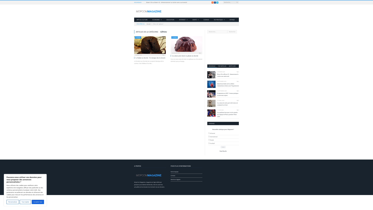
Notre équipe (174, 172)
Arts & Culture (142, 20)
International (213, 137)
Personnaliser (12, 202)
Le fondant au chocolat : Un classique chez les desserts (150, 58)
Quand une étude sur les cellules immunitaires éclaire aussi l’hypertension (228, 85)
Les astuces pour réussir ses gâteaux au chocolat (185, 56)
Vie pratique (218, 20)
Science (206, 20)
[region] (25, 190)
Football (212, 143)
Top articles (222, 66)
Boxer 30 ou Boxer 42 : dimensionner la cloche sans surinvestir (166, 2)
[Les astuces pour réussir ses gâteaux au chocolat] (186, 44)
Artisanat (212, 133)
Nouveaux (212, 66)
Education (170, 20)
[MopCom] (148, 11)
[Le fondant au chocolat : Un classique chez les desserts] (150, 45)
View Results (223, 151)
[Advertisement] (223, 49)
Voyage (232, 20)
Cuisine (138, 37)
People (212, 140)
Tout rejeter (25, 202)
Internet (182, 20)
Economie (156, 20)
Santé (194, 20)
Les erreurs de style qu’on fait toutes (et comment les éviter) (227, 104)
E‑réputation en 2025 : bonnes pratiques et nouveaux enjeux (227, 94)
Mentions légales (175, 179)
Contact (173, 175)
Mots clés (232, 66)
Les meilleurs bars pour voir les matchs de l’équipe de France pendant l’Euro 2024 (227, 114)
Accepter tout (38, 202)
